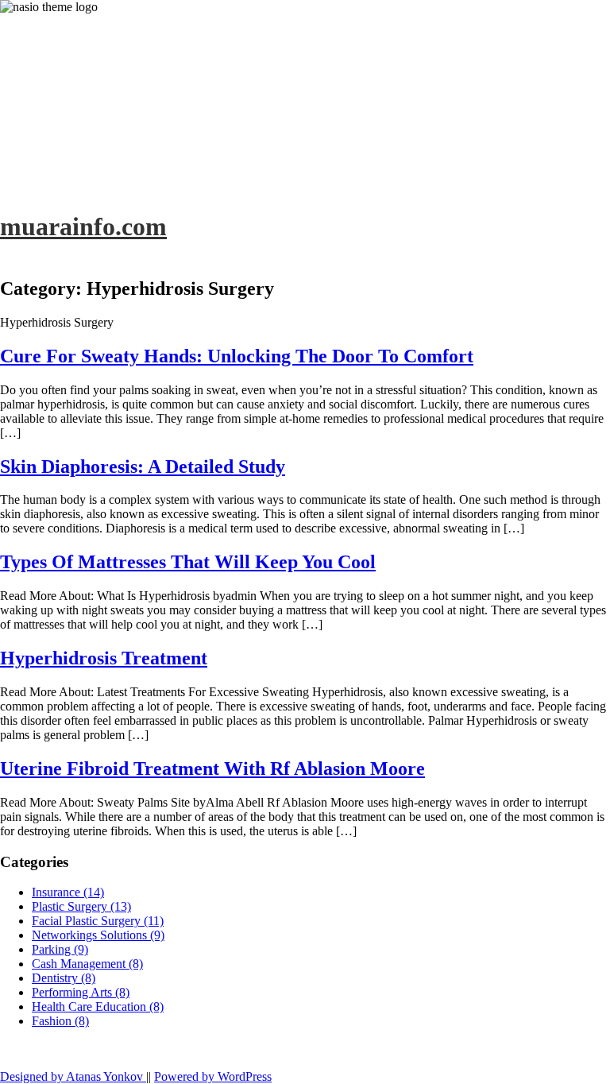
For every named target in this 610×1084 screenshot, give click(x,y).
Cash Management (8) (87, 963)
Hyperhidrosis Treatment (103, 658)
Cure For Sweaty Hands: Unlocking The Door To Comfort (236, 356)
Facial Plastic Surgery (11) (98, 920)
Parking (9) (60, 949)
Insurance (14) (68, 892)
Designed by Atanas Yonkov (73, 1076)
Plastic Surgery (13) (81, 906)
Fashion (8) (60, 1021)
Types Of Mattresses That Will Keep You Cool (188, 562)
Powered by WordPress (213, 1076)
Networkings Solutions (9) (98, 935)
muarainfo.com (83, 226)
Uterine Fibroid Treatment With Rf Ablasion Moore (212, 768)
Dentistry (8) (63, 978)
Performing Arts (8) (80, 992)
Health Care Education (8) (98, 1006)
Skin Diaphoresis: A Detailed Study (142, 466)
